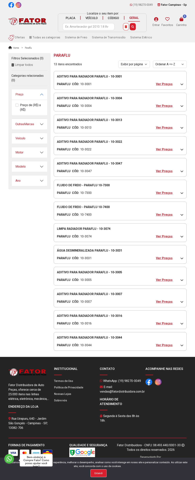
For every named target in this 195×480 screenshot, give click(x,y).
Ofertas (19, 37)
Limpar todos (24, 65)
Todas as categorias (46, 37)
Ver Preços (164, 84)
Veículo (20, 138)
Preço (19, 94)
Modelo (20, 166)
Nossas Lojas (62, 393)
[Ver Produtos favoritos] (167, 19)
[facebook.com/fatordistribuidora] (11, 4)
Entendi (98, 473)
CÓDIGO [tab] (113, 18)
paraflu (28, 48)
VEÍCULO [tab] (92, 18)
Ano (18, 180)
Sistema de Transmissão (109, 37)
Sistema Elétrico (141, 37)
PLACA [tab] (70, 18)
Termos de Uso (63, 380)
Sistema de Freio (76, 37)
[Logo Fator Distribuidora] (27, 21)
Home (15, 48)
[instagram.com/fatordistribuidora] (18, 4)
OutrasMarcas (24, 124)
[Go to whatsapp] (9, 459)
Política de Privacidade (68, 387)
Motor (19, 152)
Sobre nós (60, 400)
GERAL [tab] (134, 18)
